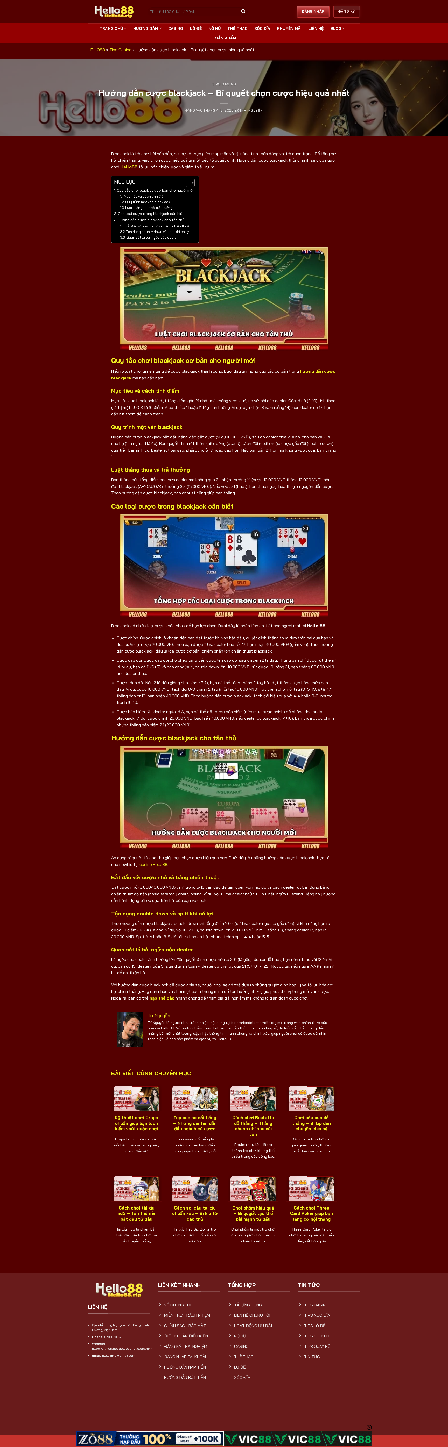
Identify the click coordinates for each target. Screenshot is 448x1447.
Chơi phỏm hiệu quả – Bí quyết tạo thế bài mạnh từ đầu (253, 1213)
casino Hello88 (153, 864)
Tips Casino (120, 49)
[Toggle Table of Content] (187, 182)
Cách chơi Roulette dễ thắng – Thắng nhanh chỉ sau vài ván (253, 1126)
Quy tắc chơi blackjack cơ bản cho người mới (155, 190)
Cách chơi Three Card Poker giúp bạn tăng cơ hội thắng (311, 1213)
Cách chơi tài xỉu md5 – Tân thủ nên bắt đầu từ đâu (136, 1213)
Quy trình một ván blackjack (147, 202)
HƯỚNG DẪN (145, 28)
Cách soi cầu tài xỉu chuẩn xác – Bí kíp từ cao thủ (195, 1213)
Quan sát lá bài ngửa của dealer (152, 237)
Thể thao (237, 28)
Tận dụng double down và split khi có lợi (158, 232)
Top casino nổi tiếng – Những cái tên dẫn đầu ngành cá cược (195, 1123)
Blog (336, 28)
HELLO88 (96, 49)
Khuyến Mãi (289, 28)
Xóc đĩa (262, 28)
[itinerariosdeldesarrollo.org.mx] (114, 11)
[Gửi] (243, 11)
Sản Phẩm (225, 38)
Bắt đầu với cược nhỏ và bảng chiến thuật (157, 226)
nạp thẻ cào (162, 998)
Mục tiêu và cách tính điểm (145, 196)
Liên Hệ (316, 28)
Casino (175, 28)
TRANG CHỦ (111, 28)
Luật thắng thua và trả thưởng (149, 208)
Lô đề (196, 28)
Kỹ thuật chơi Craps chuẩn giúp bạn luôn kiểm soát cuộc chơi (136, 1123)
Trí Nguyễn (252, 110)
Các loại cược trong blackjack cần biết (151, 213)
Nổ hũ (214, 28)
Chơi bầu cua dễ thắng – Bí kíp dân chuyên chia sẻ (311, 1123)
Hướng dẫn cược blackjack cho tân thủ (151, 220)
